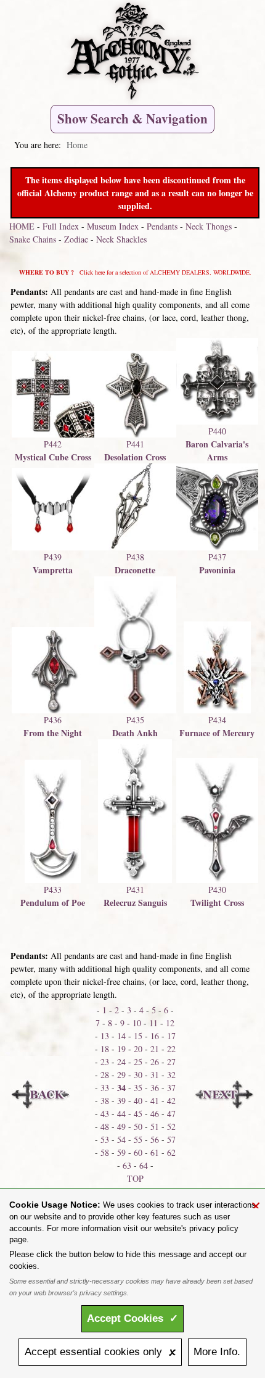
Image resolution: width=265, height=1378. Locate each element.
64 (143, 1165)
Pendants (162, 226)
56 (154, 1139)
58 (104, 1152)
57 (171, 1139)
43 (104, 1113)
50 (138, 1126)
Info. (217, 1352)
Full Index (61, 226)
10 (136, 1023)
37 (171, 1088)
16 (154, 1036)
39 (121, 1100)
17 (171, 1036)
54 (121, 1139)
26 (154, 1062)
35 (138, 1088)
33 (104, 1088)
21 (154, 1049)
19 (121, 1049)
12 (170, 1023)
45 (138, 1113)
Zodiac (76, 239)
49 (121, 1126)
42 (171, 1100)
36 (154, 1088)
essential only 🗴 (100, 1352)
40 (138, 1100)
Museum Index (113, 226)
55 (138, 1139)
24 (121, 1062)
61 (154, 1152)
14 (121, 1036)
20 (138, 1049)
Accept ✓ (132, 1318)
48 (104, 1126)
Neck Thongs (209, 226)
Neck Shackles (121, 239)
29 (121, 1075)
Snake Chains (32, 239)
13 (104, 1036)
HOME (22, 226)
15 (138, 1036)
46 (154, 1113)
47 (171, 1113)
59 (121, 1152)
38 (104, 1100)
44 (121, 1113)
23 (104, 1062)
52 (171, 1126)
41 (154, 1100)
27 (171, 1062)
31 (154, 1075)
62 (171, 1152)
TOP (135, 1178)
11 (153, 1023)
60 (138, 1152)
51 (154, 1126)
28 (104, 1075)
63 (127, 1165)
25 (138, 1062)
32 (171, 1075)
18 (104, 1049)
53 (104, 1139)
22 (171, 1049)
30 (138, 1075)
